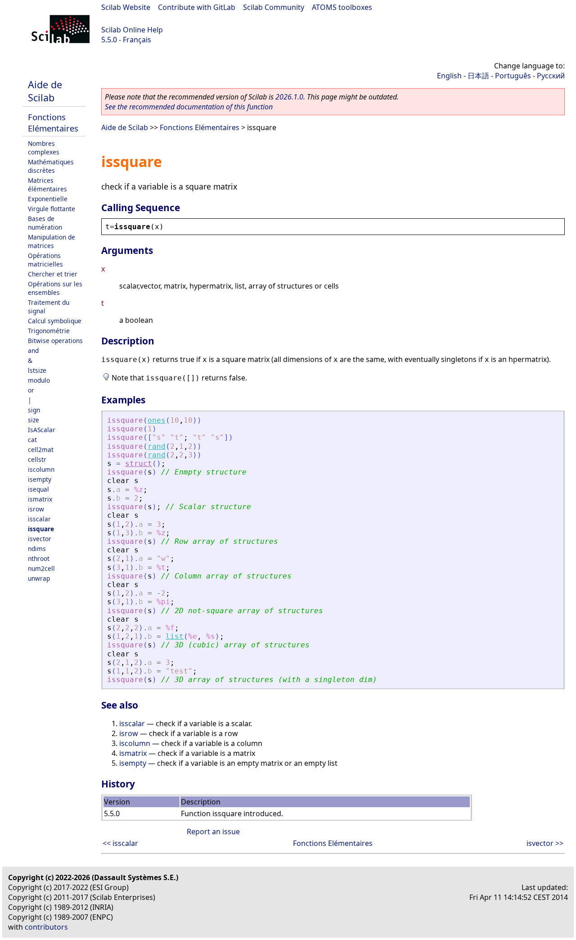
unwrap (39, 578)
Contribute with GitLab (196, 7)
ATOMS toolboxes (342, 7)
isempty (39, 479)
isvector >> (544, 843)
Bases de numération (45, 222)
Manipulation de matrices (51, 241)
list (175, 636)
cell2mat (41, 449)
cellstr (37, 459)
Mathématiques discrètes (51, 166)
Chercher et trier (52, 274)
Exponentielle (48, 198)
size (33, 420)
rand (157, 446)
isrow (36, 509)
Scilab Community (273, 7)
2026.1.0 (289, 97)
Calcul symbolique (54, 320)
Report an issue (213, 831)
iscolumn (41, 469)
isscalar (39, 519)
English (449, 76)
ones (157, 420)
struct (138, 463)
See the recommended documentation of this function (189, 107)
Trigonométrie (49, 330)
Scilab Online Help (132, 30)
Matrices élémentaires (47, 184)
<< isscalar (120, 843)
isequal (38, 489)
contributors (46, 927)
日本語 (478, 76)
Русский (551, 76)
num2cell (41, 568)
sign (34, 410)
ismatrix (40, 499)
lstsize (37, 370)
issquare (41, 528)
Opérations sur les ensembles (55, 288)
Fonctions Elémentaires (53, 122)
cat (32, 439)
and (33, 350)
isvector (39, 538)
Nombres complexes (43, 147)
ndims (37, 548)
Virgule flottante (51, 208)
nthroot (39, 558)
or (31, 390)
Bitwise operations (55, 340)
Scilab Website (125, 7)
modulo (39, 380)
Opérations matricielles (45, 259)
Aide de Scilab (45, 91)
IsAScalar (41, 429)
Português (513, 76)
